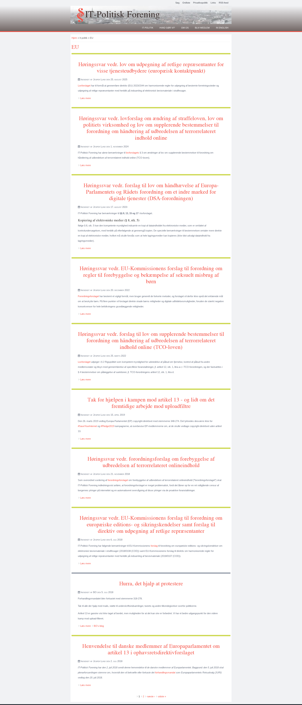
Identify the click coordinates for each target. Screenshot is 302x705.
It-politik (147, 27)
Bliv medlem (202, 27)
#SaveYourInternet (87, 426)
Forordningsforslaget (88, 296)
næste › (151, 696)
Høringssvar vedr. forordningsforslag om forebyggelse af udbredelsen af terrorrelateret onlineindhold (151, 462)
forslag (154, 545)
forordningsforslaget (118, 480)
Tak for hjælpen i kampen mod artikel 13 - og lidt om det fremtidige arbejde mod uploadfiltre (151, 402)
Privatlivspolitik (200, 2)
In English (222, 27)
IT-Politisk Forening (122, 14)
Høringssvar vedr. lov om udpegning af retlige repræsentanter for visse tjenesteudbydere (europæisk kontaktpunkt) (151, 67)
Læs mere (85, 98)
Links (213, 2)
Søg (177, 2)
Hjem (74, 38)
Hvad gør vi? (167, 27)
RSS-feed (223, 2)
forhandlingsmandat (165, 672)
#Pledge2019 (107, 426)
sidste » (162, 696)
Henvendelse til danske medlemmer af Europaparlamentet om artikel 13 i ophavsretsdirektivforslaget (151, 649)
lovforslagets (132, 152)
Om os (185, 27)
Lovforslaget (84, 85)
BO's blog (99, 626)
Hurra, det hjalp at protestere (151, 583)
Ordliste (186, 2)
